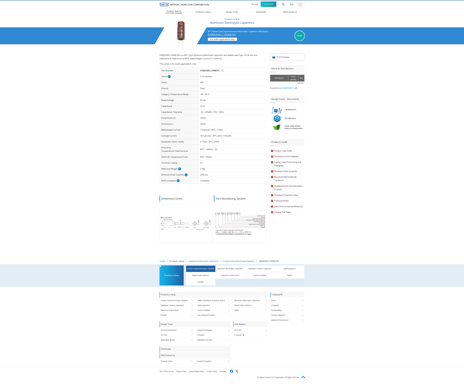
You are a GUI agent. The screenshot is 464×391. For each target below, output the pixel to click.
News (273, 300)
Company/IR (268, 4)
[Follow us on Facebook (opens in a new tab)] (231, 371)
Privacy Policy (181, 371)
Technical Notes (281, 200)
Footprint (201, 335)
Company (275, 305)
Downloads (261, 12)
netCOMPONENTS (287, 88)
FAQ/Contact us (290, 12)
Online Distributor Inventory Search (211, 300)
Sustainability (276, 310)
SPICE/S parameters (168, 330)
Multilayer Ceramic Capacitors (260, 268)
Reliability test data (204, 340)
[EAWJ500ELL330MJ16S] (222, 70)
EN (291, 4)
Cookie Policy (212, 371)
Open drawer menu (283, 4)
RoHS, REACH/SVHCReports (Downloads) (293, 127)
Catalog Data (290, 109)
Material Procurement (279, 320)
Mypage (300, 4)
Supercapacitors (289, 268)
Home (162, 261)
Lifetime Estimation (205, 330)
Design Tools (232, 12)
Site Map (254, 4)
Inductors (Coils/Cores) (230, 275)
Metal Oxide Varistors (200, 275)
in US (236, 330)
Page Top (304, 377)
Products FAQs (166, 361)
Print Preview (283, 57)
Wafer (289, 275)
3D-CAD (164, 335)
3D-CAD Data (290, 118)
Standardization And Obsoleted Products (288, 188)
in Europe (238, 335)
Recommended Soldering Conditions (285, 179)
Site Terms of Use (167, 371)
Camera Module (260, 275)
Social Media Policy (196, 371)
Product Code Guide (283, 150)
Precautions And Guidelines (286, 156)
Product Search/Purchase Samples (238, 261)
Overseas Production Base (286, 195)
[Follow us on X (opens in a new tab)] (237, 371)
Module (201, 282)
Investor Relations (278, 315)
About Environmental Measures (288, 206)
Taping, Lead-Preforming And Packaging (287, 164)
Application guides (168, 340)
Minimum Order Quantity (285, 171)
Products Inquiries (204, 361)
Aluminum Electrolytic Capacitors (204, 261)
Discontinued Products (206, 315)
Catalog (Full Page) (282, 212)
